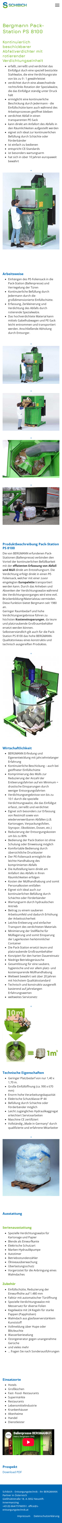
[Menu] (57, 5)
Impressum (23, 1516)
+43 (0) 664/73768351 (15, 1506)
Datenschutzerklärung (46, 1516)
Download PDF (12, 1472)
